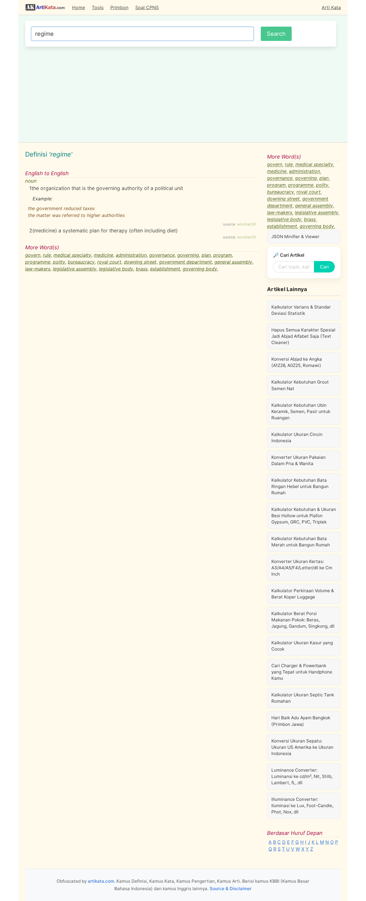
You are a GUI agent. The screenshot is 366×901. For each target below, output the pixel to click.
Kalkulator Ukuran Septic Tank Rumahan (302, 698)
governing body (200, 269)
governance (162, 255)
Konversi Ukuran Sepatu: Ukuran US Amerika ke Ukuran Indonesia (302, 747)
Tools (98, 7)
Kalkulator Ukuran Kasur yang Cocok (302, 646)
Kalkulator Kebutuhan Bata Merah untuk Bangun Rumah (300, 542)
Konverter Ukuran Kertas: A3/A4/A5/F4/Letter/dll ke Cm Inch (301, 568)
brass (142, 269)
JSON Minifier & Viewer (295, 236)
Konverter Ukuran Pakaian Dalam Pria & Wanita (298, 460)
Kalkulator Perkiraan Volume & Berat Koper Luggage (302, 594)
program (222, 255)
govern (32, 255)
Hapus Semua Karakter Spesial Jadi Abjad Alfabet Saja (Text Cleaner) (303, 336)
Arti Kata (331, 7)
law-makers (37, 269)
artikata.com (101, 881)
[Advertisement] (180, 94)
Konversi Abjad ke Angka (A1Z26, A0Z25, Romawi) (296, 362)
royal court (109, 262)
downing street (140, 262)
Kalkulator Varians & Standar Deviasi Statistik (301, 310)
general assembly (233, 262)
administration (131, 255)
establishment (165, 269)
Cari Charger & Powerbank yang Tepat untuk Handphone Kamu (301, 672)
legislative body (116, 269)
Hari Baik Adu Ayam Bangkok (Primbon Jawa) (300, 721)
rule (47, 255)
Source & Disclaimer (231, 888)
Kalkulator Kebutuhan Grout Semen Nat (300, 385)
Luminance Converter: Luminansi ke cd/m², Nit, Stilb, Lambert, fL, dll (302, 776)
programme (37, 262)
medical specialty (72, 255)
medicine (103, 255)
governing (188, 255)
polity (59, 262)
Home (78, 7)
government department (185, 262)
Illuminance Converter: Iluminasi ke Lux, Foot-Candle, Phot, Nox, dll (302, 806)
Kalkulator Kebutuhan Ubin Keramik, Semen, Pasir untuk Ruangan (300, 411)
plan (206, 255)
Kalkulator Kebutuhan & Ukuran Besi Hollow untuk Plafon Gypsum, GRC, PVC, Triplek (303, 516)
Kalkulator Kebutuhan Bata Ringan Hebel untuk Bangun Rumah (300, 486)
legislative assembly (74, 269)
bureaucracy (81, 262)
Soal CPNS (147, 7)
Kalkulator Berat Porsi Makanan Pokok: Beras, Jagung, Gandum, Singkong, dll (303, 620)
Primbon (119, 7)
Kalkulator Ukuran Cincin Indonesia (297, 437)
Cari (324, 267)
